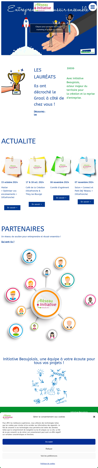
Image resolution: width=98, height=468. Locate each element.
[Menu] (93, 7)
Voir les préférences (49, 456)
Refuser (49, 449)
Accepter (49, 442)
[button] (94, 416)
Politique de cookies (47, 464)
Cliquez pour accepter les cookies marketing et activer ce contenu (49, 28)
